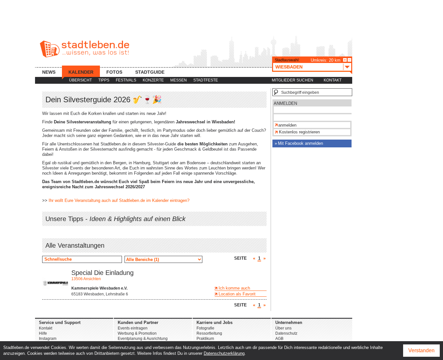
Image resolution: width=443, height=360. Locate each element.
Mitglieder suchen (292, 80)
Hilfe (43, 333)
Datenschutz (286, 333)
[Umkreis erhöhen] (345, 60)
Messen (178, 80)
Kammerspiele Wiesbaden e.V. (99, 288)
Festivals (126, 80)
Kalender (80, 72)
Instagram (47, 338)
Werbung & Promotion (137, 333)
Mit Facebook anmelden (300, 143)
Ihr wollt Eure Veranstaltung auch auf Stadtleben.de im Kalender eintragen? (119, 200)
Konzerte (153, 80)
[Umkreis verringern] (349, 60)
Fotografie (205, 328)
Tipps (103, 80)
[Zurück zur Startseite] (84, 49)
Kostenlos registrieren (299, 132)
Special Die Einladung (102, 272)
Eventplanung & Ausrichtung (143, 338)
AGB (279, 338)
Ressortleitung (209, 333)
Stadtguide (149, 72)
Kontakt (332, 80)
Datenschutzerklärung (224, 353)
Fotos (114, 72)
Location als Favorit (237, 294)
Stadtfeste (205, 80)
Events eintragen (133, 328)
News (48, 72)
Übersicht (80, 80)
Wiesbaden (289, 66)
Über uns (283, 328)
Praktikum (205, 338)
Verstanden (421, 350)
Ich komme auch (234, 288)
